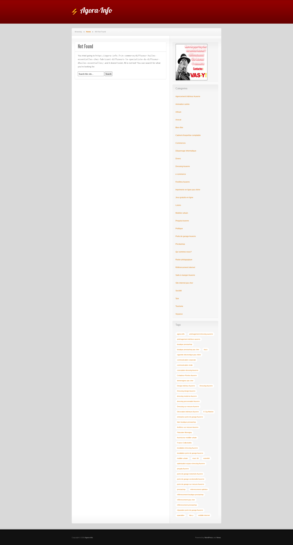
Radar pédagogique (183, 260)
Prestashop (180, 244)
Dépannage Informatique (185, 151)
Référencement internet (185, 267)
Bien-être (179, 127)
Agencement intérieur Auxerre (187, 96)
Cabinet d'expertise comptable (188, 135)
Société (178, 291)
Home (88, 32)
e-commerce (180, 174)
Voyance (179, 314)
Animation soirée (182, 104)
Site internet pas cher (184, 283)
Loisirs (178, 205)
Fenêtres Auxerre (182, 182)
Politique (179, 228)
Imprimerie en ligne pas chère (187, 190)
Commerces (180, 143)
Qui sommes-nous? (183, 252)
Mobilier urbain (181, 213)
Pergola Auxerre (182, 221)
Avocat (178, 120)
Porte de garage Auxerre (185, 236)
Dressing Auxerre (182, 166)
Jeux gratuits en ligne (184, 197)
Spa (177, 298)
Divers (178, 159)
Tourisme (179, 306)
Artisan (178, 112)
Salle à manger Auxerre (185, 275)
